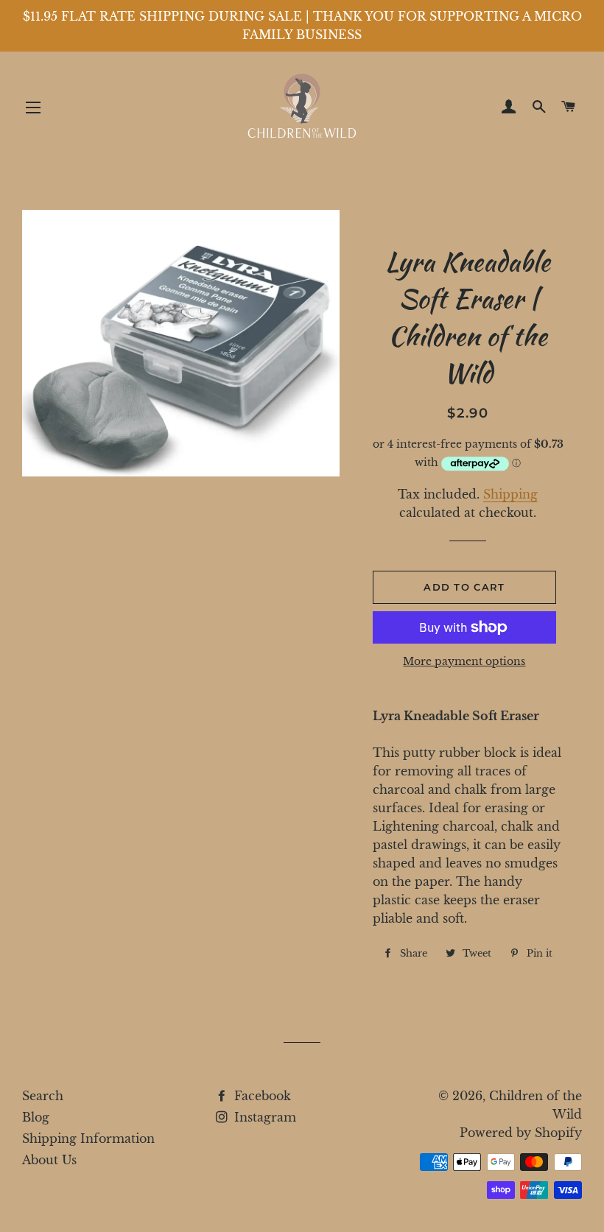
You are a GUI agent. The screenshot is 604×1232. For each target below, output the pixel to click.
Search (42, 1095)
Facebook (261, 1095)
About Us (49, 1159)
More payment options (464, 661)
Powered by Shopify (521, 1132)
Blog (35, 1117)
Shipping (510, 494)
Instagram (263, 1117)
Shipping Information (88, 1138)
